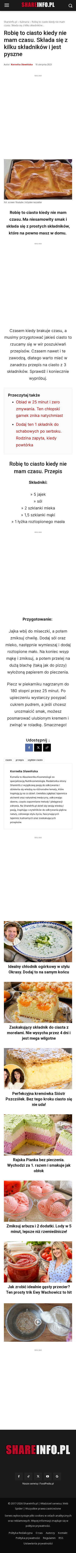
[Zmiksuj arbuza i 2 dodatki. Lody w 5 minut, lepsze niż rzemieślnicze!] (38, 1201)
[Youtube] (47, 1476)
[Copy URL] (47, 748)
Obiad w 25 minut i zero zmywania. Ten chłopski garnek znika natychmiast (39, 409)
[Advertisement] (38, 116)
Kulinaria (24, 22)
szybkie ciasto (35, 759)
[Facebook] (29, 748)
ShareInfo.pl (10, 22)
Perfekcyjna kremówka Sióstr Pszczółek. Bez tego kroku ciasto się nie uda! (39, 1099)
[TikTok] (28, 1476)
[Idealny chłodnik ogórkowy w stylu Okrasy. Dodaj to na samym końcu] (38, 941)
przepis (20, 759)
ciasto (8, 759)
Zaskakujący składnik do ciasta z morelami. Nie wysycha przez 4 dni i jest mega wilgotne (39, 1033)
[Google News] (57, 1476)
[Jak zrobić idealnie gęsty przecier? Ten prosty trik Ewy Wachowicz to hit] (38, 1262)
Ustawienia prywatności (38, 1543)
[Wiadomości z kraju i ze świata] (38, 4)
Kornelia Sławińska (22, 64)
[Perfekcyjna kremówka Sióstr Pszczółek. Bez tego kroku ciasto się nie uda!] (38, 1068)
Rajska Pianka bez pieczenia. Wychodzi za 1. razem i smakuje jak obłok (39, 1165)
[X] (38, 748)
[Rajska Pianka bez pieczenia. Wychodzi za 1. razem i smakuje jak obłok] (38, 1134)
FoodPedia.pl (47, 1483)
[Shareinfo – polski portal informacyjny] (38, 1449)
